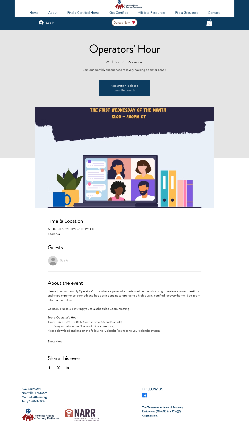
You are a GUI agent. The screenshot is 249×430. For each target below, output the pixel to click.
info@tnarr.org (38, 397)
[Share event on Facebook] (49, 367)
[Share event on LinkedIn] (67, 367)
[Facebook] (144, 395)
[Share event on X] (58, 367)
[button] (209, 22)
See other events (124, 90)
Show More (55, 341)
